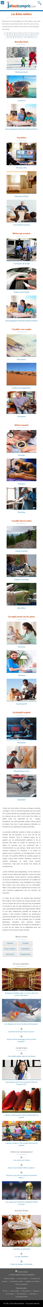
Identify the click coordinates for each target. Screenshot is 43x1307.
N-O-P (9, 37)
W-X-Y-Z (32, 37)
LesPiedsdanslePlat (21, 1297)
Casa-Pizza (32, 1294)
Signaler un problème (32, 1281)
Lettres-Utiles (14, 1291)
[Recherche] (39, 2)
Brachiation (25, 949)
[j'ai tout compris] (21, 5)
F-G (22, 34)
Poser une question (22, 1284)
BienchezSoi (26, 1291)
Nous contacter (23, 1278)
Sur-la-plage (10, 1294)
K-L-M (35, 34)
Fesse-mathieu (10, 949)
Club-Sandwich (21, 1294)
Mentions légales (9, 1278)
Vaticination (10, 954)
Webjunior (36, 1291)
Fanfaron (10, 943)
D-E (17, 34)
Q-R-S (17, 37)
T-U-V (24, 37)
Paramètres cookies (16, 1281)
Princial (5, 1291)
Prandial (25, 943)
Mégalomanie (25, 954)
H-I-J (28, 34)
